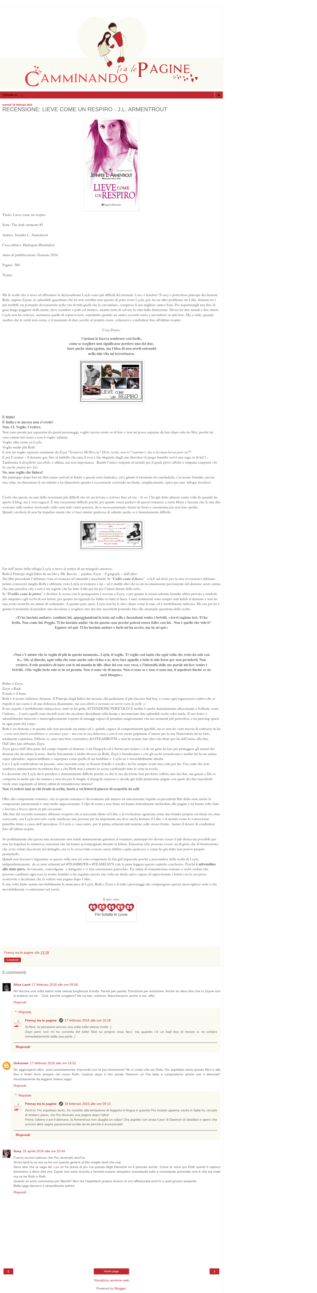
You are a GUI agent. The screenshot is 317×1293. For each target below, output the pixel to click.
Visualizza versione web (111, 1280)
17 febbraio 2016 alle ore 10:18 (88, 1020)
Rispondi (19, 1002)
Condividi (12, 960)
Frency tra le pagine (41, 1020)
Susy (17, 1151)
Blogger (120, 1288)
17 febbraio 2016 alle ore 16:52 (53, 1063)
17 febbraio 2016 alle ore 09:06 (55, 984)
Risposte (25, 1012)
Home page (111, 1271)
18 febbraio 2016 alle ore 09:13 (88, 1104)
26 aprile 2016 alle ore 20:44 (44, 1151)
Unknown (21, 1063)
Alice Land (21, 984)
